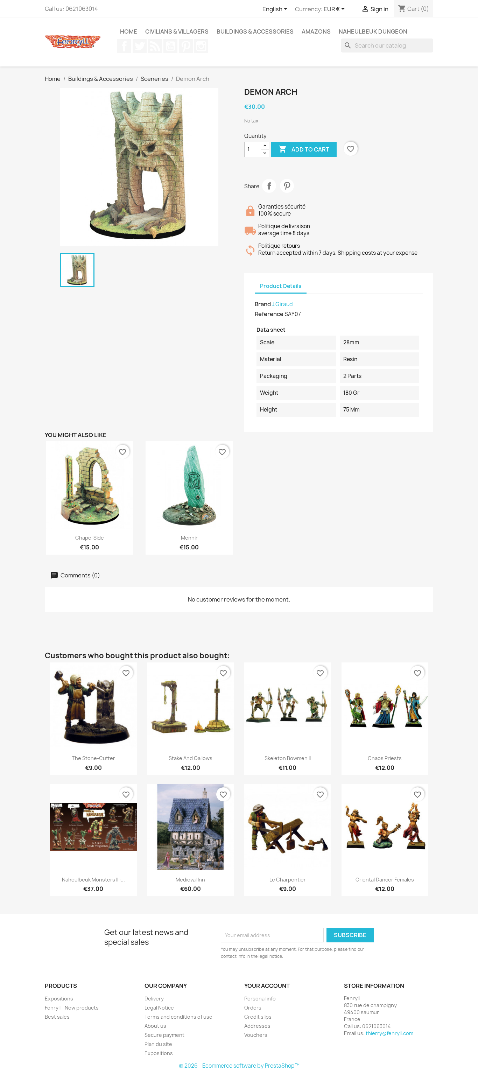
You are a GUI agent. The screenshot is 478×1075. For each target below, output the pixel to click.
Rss (155, 46)
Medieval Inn (190, 879)
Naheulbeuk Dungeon (373, 31)
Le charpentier (287, 879)
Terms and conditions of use (178, 1016)
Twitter (140, 46)
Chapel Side (89, 537)
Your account (267, 986)
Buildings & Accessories (255, 31)
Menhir (189, 537)
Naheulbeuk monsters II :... (93, 879)
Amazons (316, 31)
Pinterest (186, 46)
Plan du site (158, 1044)
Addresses (257, 1026)
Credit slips (258, 1016)
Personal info (260, 998)
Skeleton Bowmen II (288, 758)
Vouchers (255, 1035)
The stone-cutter (93, 758)
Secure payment (164, 1035)
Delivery (154, 998)
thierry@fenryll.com (389, 1033)
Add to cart (304, 149)
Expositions (59, 998)
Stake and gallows (190, 758)
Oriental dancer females (385, 879)
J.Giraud (282, 304)
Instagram (201, 46)
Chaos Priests (385, 758)
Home (128, 31)
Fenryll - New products (72, 1007)
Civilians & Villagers (177, 31)
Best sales (57, 1016)
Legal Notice (159, 1007)
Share (269, 186)
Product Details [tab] (280, 286)
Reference (269, 313)
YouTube (170, 46)
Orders (252, 1007)
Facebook (124, 46)
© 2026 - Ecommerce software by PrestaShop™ (239, 1065)
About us (155, 1026)
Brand (263, 304)
